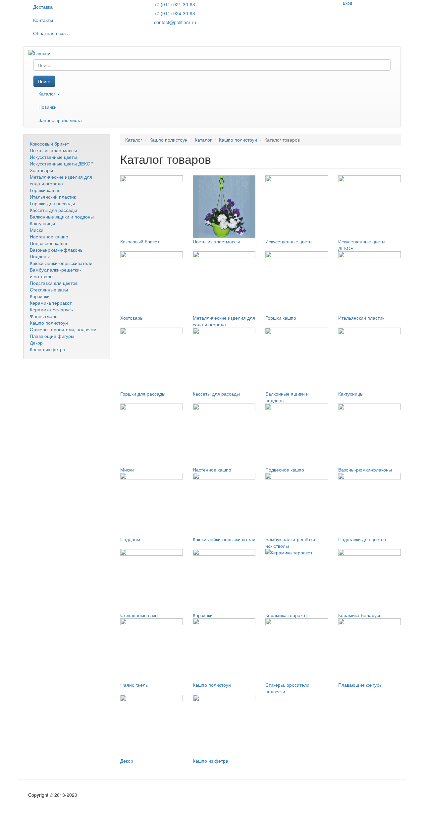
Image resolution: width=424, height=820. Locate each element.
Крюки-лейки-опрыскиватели (61, 263)
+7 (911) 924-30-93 (174, 13)
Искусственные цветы (53, 157)
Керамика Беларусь (51, 309)
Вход (347, 3)
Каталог (47, 93)
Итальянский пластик (53, 196)
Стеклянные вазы (49, 289)
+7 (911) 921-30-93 (174, 4)
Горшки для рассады (52, 203)
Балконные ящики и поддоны (62, 216)
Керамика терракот (51, 302)
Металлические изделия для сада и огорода (61, 180)
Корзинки (40, 296)
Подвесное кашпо (49, 243)
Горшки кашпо (45, 190)
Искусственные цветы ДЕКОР (61, 163)
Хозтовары (41, 170)
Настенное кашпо (49, 236)
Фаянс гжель (43, 316)
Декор (36, 342)
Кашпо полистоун (49, 322)
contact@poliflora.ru (175, 22)
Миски (36, 229)
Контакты (43, 20)
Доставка (43, 6)
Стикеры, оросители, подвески (63, 329)
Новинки (47, 106)
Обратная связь (50, 33)
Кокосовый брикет (49, 143)
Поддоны (40, 256)
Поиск (44, 81)
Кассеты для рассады (53, 210)
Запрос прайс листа (60, 120)
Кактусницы (42, 223)
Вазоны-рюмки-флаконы (56, 249)
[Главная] (42, 53)
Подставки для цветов (54, 283)
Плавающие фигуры (52, 336)
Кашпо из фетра (47, 349)
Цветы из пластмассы (53, 150)
